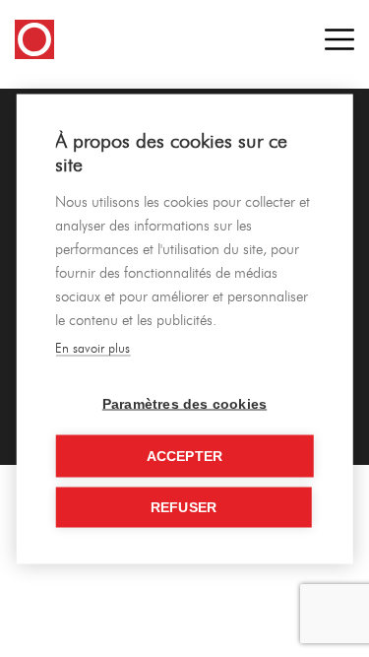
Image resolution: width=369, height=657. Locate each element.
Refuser (183, 506)
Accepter (185, 455)
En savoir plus (92, 347)
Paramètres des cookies (184, 403)
